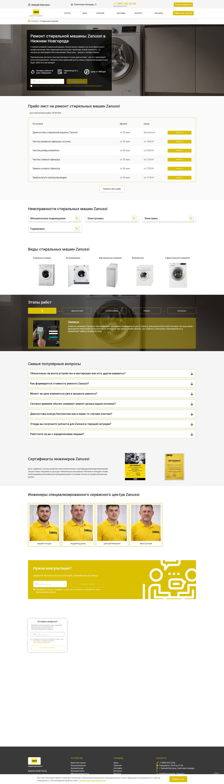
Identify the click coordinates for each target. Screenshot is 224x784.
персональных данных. (93, 86)
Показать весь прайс (112, 189)
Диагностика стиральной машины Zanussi (55, 132)
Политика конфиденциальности (92, 780)
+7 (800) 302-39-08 (125, 3)
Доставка (121, 13)
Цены (85, 13)
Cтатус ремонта (183, 4)
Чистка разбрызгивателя (46, 150)
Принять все (178, 779)
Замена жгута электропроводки (50, 177)
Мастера (138, 13)
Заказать (179, 132)
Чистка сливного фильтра (46, 159)
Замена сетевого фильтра (46, 168)
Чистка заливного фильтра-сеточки (51, 141)
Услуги (67, 13)
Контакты (159, 13)
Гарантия (100, 13)
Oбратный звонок (183, 13)
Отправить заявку (77, 81)
